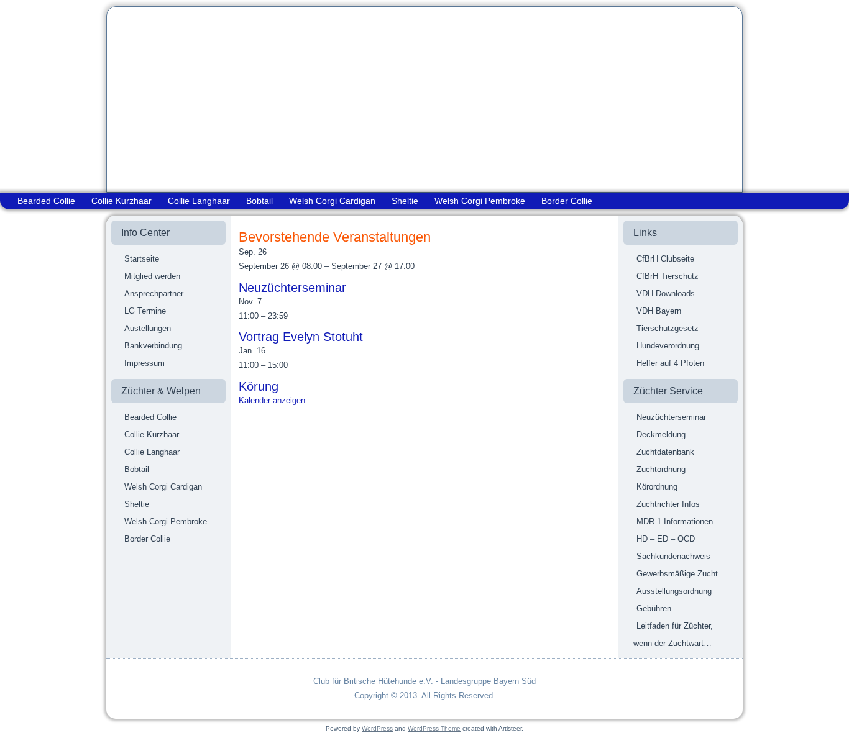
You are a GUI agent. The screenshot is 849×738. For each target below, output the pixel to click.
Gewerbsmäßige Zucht (677, 573)
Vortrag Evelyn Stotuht (301, 337)
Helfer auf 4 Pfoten (670, 363)
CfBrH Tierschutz (667, 276)
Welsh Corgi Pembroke (479, 201)
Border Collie (566, 201)
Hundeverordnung (667, 345)
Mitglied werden (152, 276)
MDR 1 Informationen (674, 521)
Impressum (144, 363)
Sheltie (405, 201)
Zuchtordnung (661, 469)
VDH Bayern (658, 311)
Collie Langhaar (199, 201)
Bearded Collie (46, 201)
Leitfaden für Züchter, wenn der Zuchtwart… (673, 634)
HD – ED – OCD (665, 539)
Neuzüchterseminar (292, 287)
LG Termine (145, 311)
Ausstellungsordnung (674, 591)
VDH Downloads (665, 293)
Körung (258, 386)
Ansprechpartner (153, 293)
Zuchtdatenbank (665, 452)
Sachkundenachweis (673, 556)
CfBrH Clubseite (665, 258)
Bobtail (259, 201)
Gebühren (653, 608)
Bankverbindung (153, 345)
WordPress (377, 728)
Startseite (141, 258)
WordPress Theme (434, 728)
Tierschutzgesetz (667, 328)
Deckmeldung (661, 434)
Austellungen (147, 328)
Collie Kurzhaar (121, 201)
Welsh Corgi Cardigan (332, 201)
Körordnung (656, 486)
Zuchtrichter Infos (668, 504)
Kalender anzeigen (272, 400)
